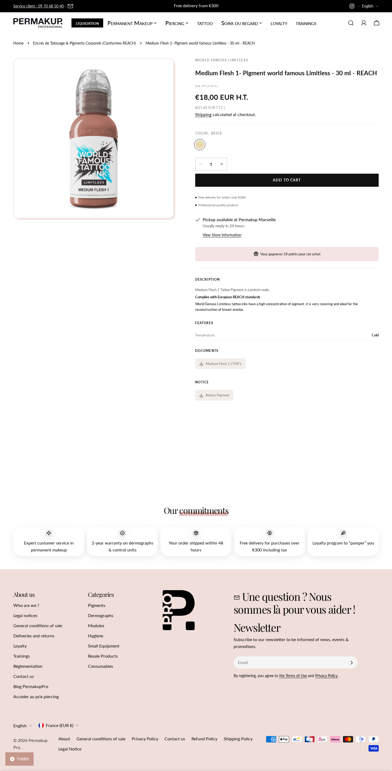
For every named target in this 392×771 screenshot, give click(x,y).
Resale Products (103, 655)
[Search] (351, 23)
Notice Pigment (217, 395)
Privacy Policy (326, 675)
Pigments (96, 605)
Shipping (203, 114)
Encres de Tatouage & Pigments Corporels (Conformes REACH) (84, 43)
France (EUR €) (59, 725)
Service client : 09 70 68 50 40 (38, 6)
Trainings (21, 655)
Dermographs (100, 615)
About (64, 738)
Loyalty (20, 645)
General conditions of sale (37, 625)
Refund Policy (204, 738)
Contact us (23, 676)
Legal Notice (69, 748)
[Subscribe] (351, 662)
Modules (96, 625)
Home (18, 43)
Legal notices (25, 615)
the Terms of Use (293, 675)
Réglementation (27, 666)
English (367, 6)
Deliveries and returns (33, 635)
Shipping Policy (238, 738)
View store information (222, 235)
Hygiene (95, 635)
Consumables (100, 666)
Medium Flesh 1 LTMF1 (224, 363)
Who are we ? (26, 605)
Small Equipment (103, 645)
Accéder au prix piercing (36, 696)
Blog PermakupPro (30, 686)
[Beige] (199, 144)
